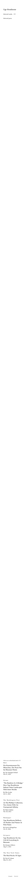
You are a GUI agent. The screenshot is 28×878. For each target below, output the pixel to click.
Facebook (16, 876)
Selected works (7, 14)
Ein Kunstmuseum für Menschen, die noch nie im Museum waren (12, 767)
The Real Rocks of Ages (12, 855)
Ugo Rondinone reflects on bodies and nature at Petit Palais (12, 822)
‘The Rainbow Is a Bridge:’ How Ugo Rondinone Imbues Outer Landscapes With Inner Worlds (13, 786)
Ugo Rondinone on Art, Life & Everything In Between (12, 840)
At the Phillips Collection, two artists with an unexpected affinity (13, 805)
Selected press (7, 18)
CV (15, 14)
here (7, 760)
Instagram (10, 876)
